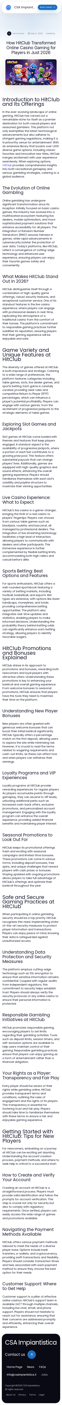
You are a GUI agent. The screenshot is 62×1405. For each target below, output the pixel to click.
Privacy (22, 1394)
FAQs (42, 1367)
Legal (41, 1394)
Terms (32, 1394)
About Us (10, 1394)
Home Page (14, 1367)
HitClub (7, 165)
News (30, 1367)
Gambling (50, 33)
